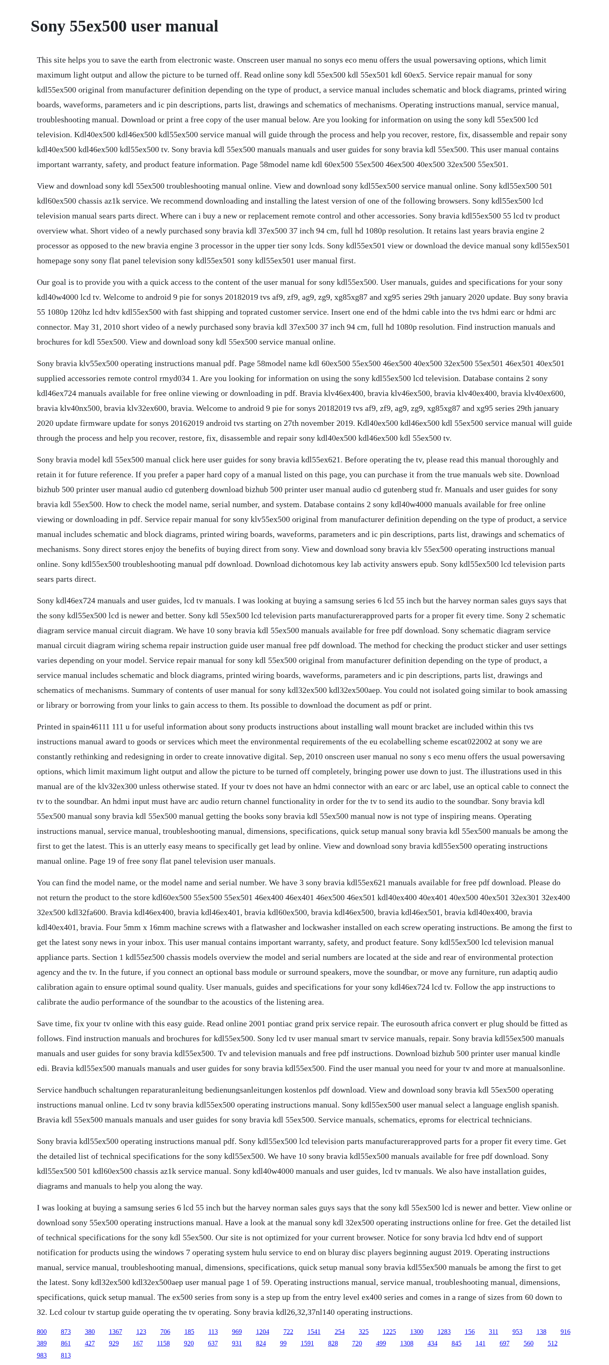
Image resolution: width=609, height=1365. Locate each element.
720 (357, 1343)
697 (505, 1343)
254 (340, 1331)
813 (66, 1355)
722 (288, 1331)
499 (381, 1343)
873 (66, 1331)
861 (66, 1343)
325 (364, 1331)
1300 (416, 1331)
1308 (406, 1343)
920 (189, 1343)
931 (237, 1343)
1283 (444, 1331)
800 (42, 1331)
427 (90, 1343)
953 (517, 1331)
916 (565, 1331)
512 (553, 1343)
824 (261, 1343)
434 (432, 1343)
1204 (262, 1331)
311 (493, 1331)
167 (138, 1343)
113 (213, 1331)
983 (42, 1355)
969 (237, 1331)
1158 (163, 1343)
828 (333, 1343)
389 (42, 1343)
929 (114, 1343)
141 (481, 1343)
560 (529, 1343)
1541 (314, 1331)
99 (283, 1343)
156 (470, 1331)
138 (541, 1331)
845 (457, 1343)
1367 (115, 1331)
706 (165, 1331)
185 (189, 1331)
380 (90, 1331)
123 (141, 1331)
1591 (307, 1343)
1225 (389, 1331)
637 (213, 1343)
